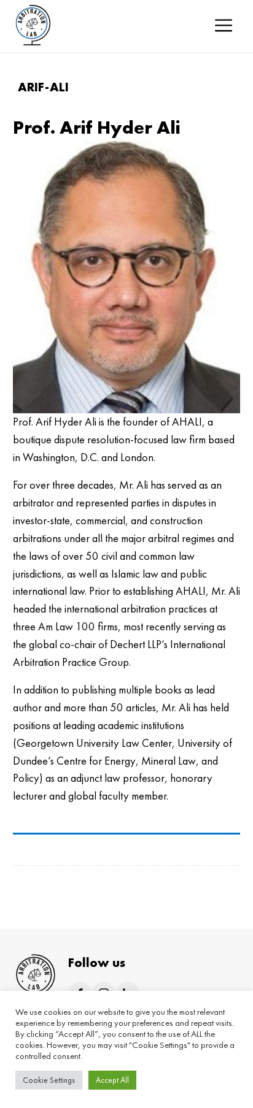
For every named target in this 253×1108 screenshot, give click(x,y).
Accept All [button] (112, 1080)
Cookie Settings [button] (49, 1080)
